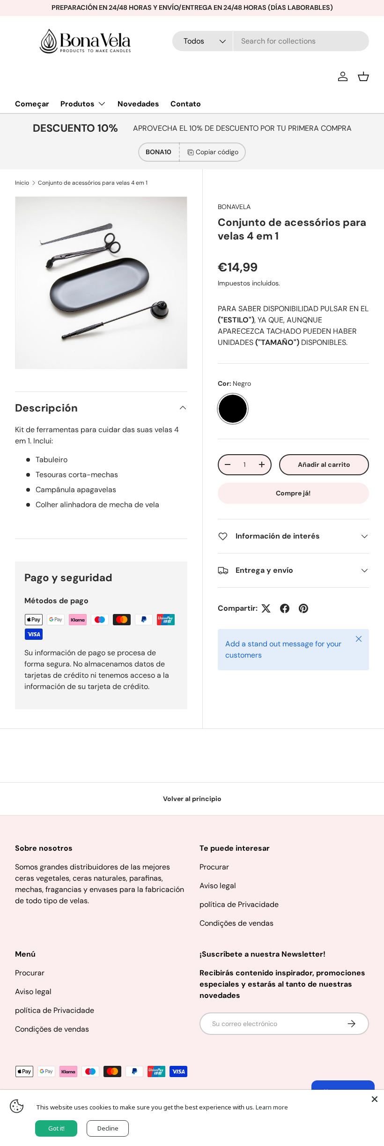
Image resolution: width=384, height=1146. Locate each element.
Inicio (22, 183)
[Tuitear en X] (266, 608)
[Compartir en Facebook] (284, 608)
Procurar (214, 867)
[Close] (374, 1099)
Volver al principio (192, 798)
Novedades (138, 104)
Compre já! (293, 493)
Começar (32, 104)
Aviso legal (217, 886)
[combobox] (270, 41)
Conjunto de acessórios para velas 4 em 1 (93, 183)
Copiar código (217, 152)
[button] (363, 76)
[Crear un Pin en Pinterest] (303, 608)
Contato (185, 104)
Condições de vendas (236, 923)
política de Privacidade (239, 904)
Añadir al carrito (324, 464)
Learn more (272, 1107)
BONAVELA (234, 206)
